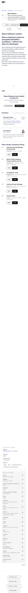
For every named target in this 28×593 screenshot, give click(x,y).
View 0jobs (24, 25)
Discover (4, 10)
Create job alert (15, 25)
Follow (7, 25)
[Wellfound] (4, 2)
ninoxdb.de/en (6, 451)
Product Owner (11, 196)
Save (9, 154)
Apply (14, 154)
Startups (10, 10)
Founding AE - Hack (12, 172)
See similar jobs (9, 105)
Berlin (4, 455)
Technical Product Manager (14, 184)
